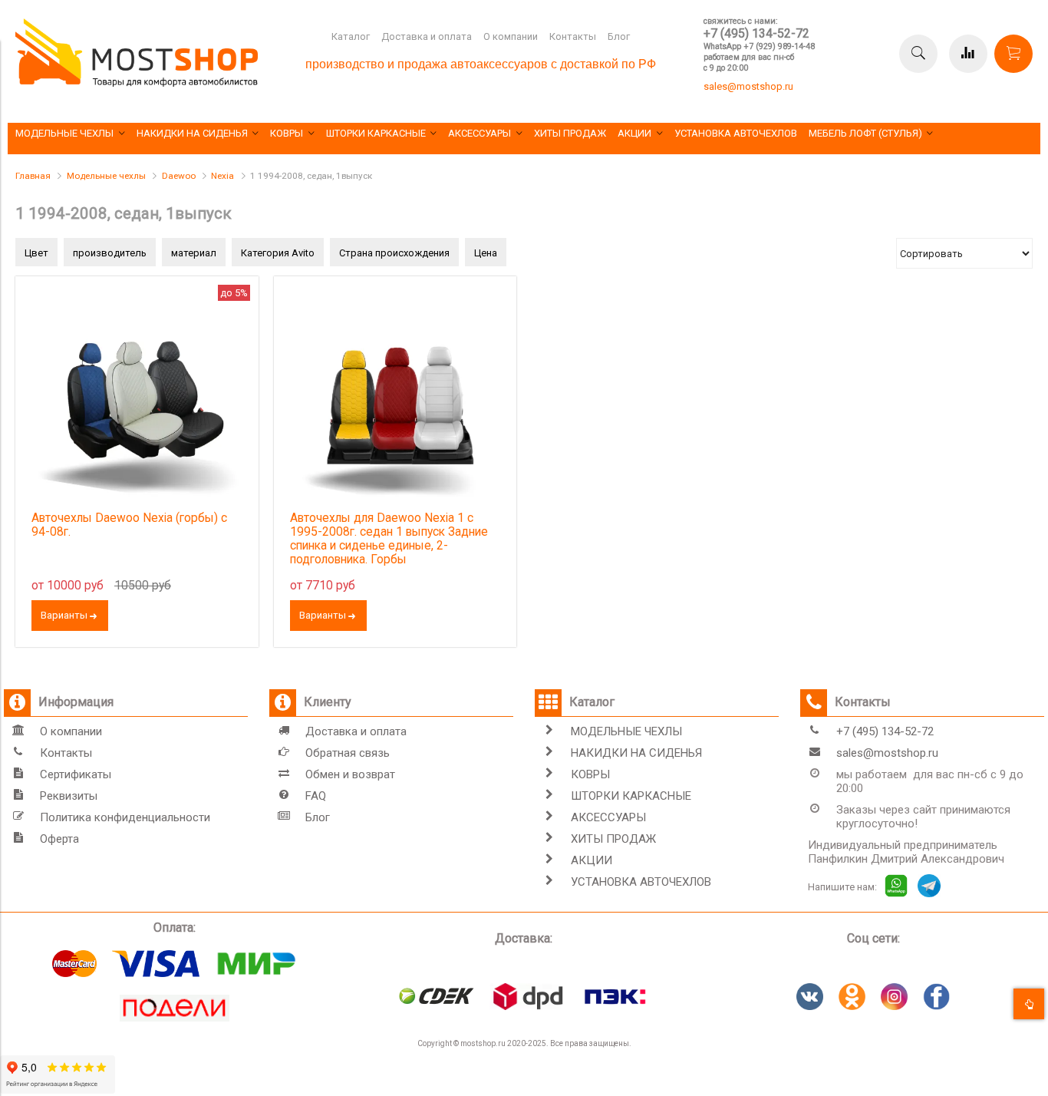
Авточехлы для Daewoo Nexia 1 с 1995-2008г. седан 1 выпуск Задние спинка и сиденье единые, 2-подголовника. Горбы (389, 538)
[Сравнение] (968, 54)
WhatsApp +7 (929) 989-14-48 (759, 46)
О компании (510, 36)
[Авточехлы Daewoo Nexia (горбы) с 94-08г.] (136, 397)
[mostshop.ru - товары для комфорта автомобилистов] (136, 83)
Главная (33, 175)
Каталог (350, 36)
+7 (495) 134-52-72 (756, 33)
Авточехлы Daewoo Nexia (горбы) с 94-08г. (129, 525)
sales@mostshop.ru (748, 86)
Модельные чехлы (106, 175)
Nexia (222, 175)
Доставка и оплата (426, 36)
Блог (619, 36)
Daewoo (179, 175)
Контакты (572, 36)
